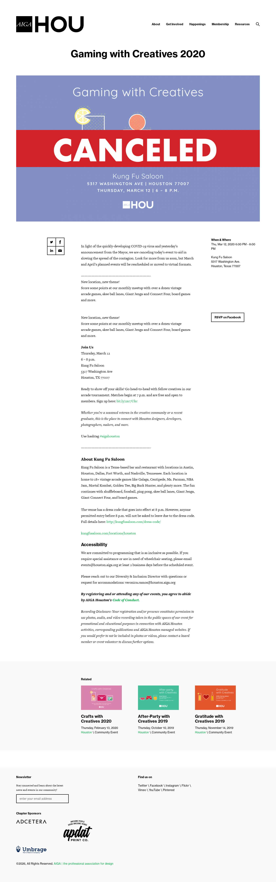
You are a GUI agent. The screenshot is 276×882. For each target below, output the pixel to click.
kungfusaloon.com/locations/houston (108, 533)
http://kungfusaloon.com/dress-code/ (133, 521)
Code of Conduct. (126, 600)
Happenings (197, 24)
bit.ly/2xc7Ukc (127, 401)
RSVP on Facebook (228, 317)
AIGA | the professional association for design (83, 863)
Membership (220, 24)
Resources (242, 24)
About (156, 24)
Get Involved (174, 24)
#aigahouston (109, 436)
